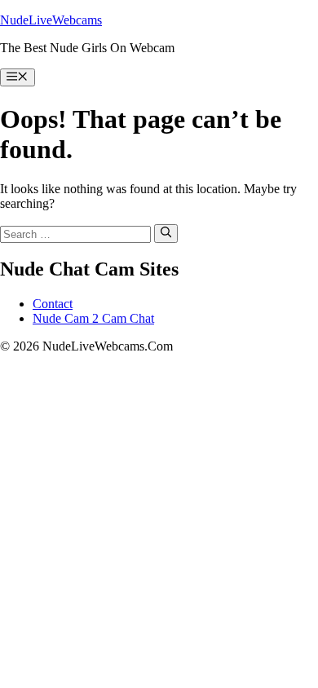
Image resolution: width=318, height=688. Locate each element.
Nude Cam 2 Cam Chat (93, 318)
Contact (53, 304)
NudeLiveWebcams (51, 20)
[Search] (166, 233)
